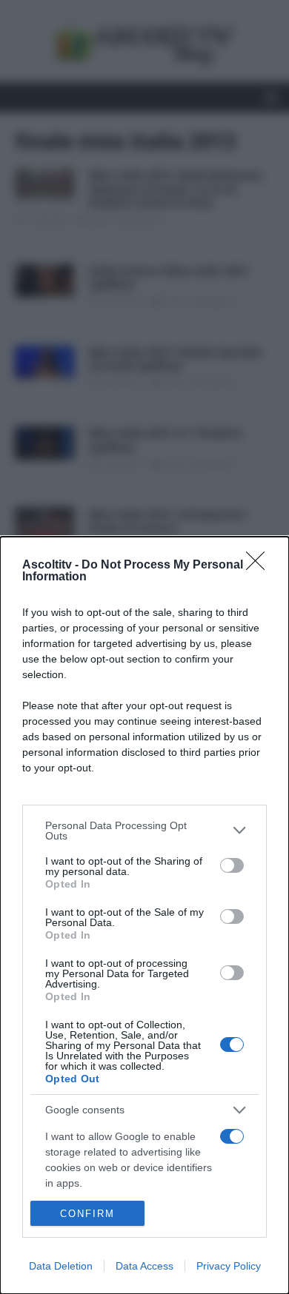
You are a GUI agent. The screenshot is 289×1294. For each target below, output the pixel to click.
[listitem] (144, 830)
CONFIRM (87, 1213)
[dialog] (144, 915)
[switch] (232, 865)
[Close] (260, 566)
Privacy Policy (228, 1266)
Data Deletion (61, 1266)
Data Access (144, 1266)
